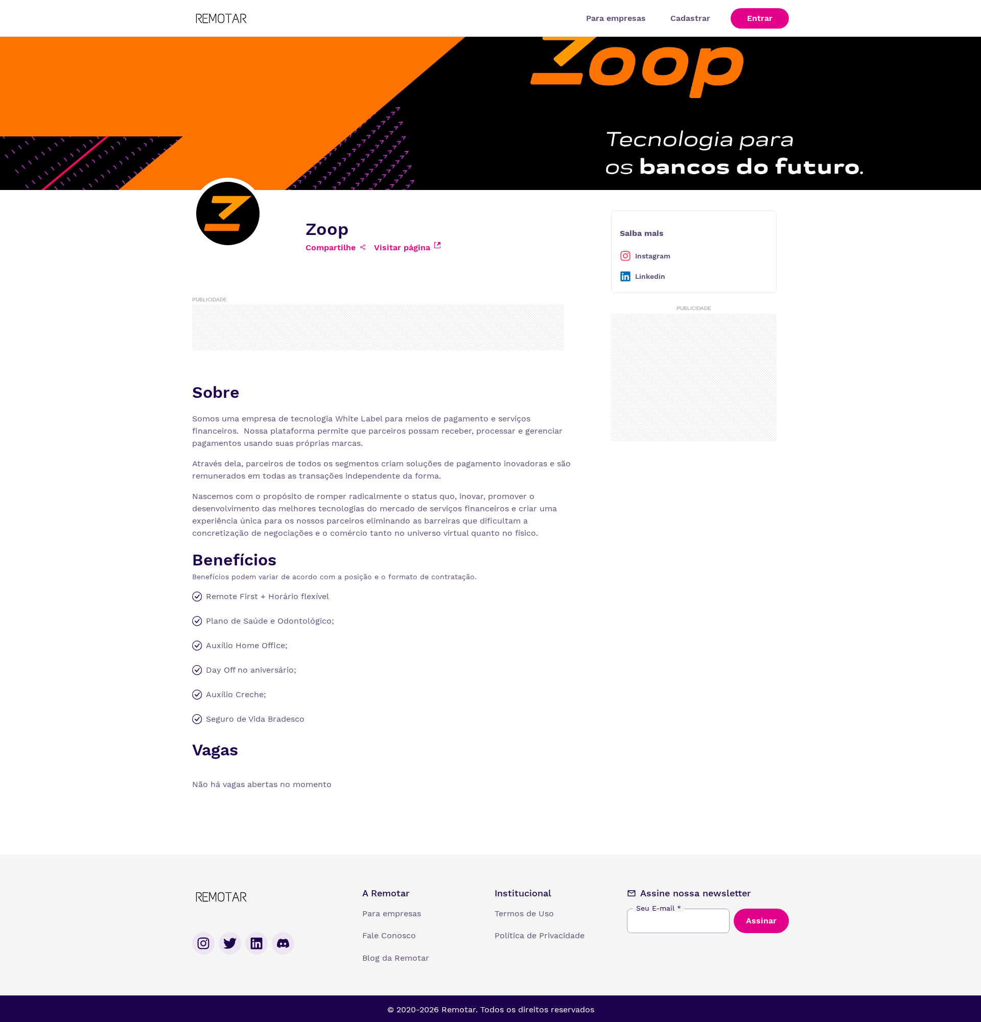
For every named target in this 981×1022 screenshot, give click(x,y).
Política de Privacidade (540, 935)
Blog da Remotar (395, 958)
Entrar (760, 18)
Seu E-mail (658, 908)
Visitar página (402, 247)
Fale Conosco (389, 935)
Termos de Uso (524, 913)
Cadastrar (690, 18)
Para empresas (616, 18)
